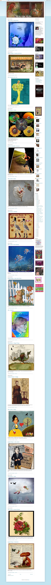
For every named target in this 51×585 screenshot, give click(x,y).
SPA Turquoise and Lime (12, 77)
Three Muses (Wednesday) (39, 82)
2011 (36, 233)
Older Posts (31, 574)
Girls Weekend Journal (38, 123)
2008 (36, 236)
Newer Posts (9, 574)
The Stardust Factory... (38, 118)
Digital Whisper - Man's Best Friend (14, 278)
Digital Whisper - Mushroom (13, 541)
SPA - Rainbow (11, 310)
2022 (36, 194)
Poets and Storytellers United (39, 80)
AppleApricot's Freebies (39, 178)
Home (20, 574)
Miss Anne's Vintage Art (39, 173)
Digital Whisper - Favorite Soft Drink (15, 53)
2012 (36, 232)
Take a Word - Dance (12, 178)
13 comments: (15, 208)
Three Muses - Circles (12, 110)
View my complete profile (38, 35)
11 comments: (15, 241)
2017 (36, 199)
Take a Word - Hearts (12, 409)
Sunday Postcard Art (38, 81)
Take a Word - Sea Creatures (13, 244)
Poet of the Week (37, 20)
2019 (36, 197)
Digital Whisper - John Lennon (13, 441)
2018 (36, 198)
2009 (36, 235)
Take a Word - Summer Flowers (14, 509)
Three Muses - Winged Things (13, 343)
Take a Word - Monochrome (13, 20)
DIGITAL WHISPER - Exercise (14, 146)
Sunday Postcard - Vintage (13, 376)
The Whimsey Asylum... (38, 164)
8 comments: (15, 407)
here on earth (37, 138)
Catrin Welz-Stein (38, 137)
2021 (36, 195)
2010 (36, 234)
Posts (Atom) (12, 575)
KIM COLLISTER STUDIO (39, 148)
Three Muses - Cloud (12, 476)
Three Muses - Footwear (12, 211)
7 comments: (15, 176)
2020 (36, 196)
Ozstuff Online (37, 143)
